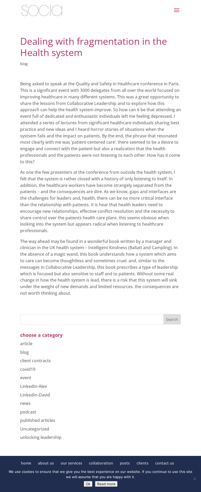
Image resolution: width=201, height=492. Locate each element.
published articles (37, 420)
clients (142, 463)
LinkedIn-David (35, 395)
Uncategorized (34, 429)
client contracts (35, 361)
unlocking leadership (41, 437)
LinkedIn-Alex (33, 386)
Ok (88, 484)
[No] (194, 478)
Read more (106, 484)
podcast (28, 412)
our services (71, 463)
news (25, 403)
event (25, 378)
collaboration (101, 463)
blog (24, 63)
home (26, 463)
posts (125, 463)
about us (46, 463)
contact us (164, 463)
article (26, 343)
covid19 (27, 369)
